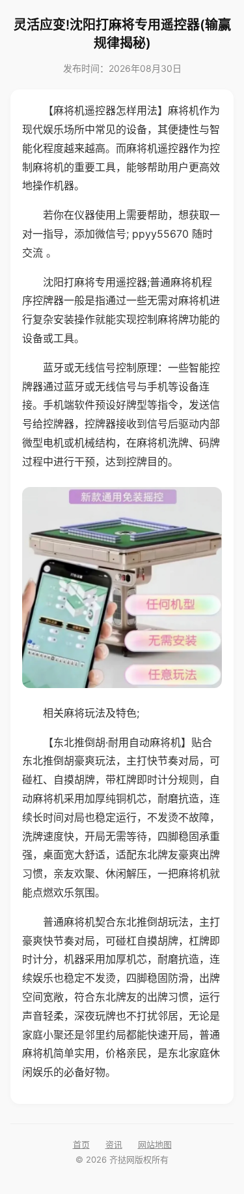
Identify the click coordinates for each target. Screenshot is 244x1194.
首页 (81, 1144)
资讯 (113, 1144)
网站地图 (155, 1144)
